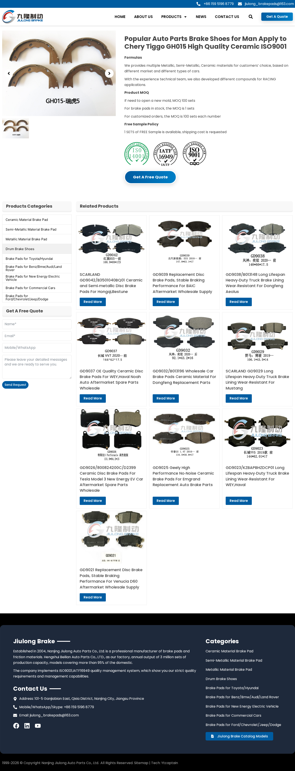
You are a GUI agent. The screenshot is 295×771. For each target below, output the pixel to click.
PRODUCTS (171, 16)
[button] (250, 17)
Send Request (15, 385)
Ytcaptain (169, 762)
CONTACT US (227, 16)
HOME (120, 16)
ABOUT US (143, 16)
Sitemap (141, 762)
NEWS (201, 16)
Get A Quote (277, 16)
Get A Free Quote (150, 177)
